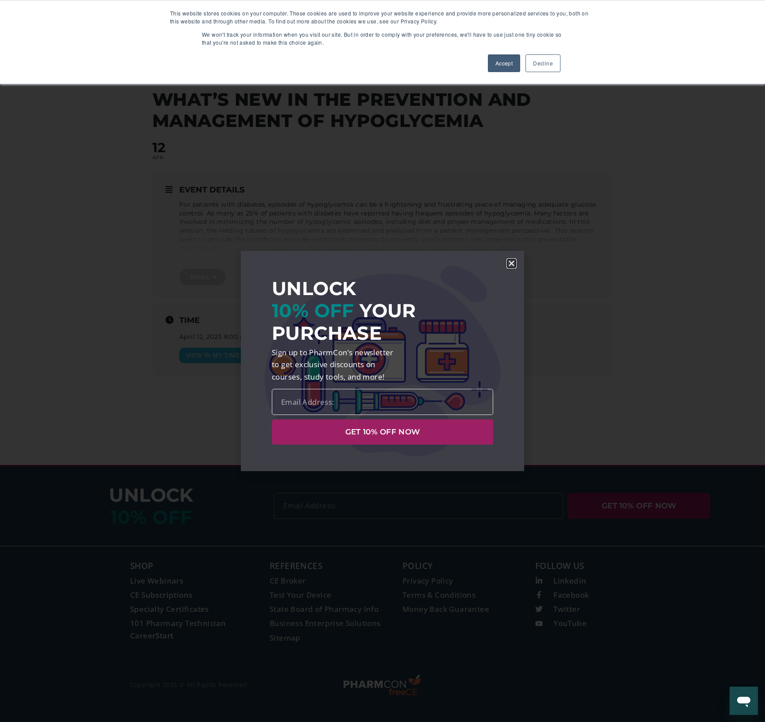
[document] (382, 361)
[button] (511, 263)
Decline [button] (543, 63)
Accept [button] (504, 63)
